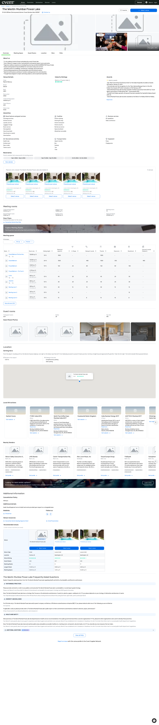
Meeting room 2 (13, 292)
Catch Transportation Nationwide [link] (62, 457)
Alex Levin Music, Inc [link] (84, 457)
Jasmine (11, 281)
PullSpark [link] (128, 457)
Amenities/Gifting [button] (33, 469)
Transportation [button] (56, 469)
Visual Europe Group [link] (108, 457)
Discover (47, 2)
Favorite (124, 10)
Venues (23, 2)
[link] (14, 450)
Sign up (151, 2)
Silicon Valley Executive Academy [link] (14, 457)
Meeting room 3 (13, 297)
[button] (47, 32)
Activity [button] (7, 469)
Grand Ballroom (13, 260)
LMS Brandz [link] (33, 457)
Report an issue (62, 641)
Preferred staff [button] (128, 471)
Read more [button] (33, 427)
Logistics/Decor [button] (9, 471)
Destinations (39, 2)
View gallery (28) (152, 48)
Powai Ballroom (13, 266)
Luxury (54, 2)
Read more (109, 99)
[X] (47, 514)
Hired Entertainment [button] (15, 469)
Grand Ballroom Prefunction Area (17, 254)
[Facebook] (50, 514)
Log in (155, 2)
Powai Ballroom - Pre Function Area (17, 271)
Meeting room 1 (13, 287)
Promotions (30, 2)
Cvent (2, 6)
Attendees (6, 239)
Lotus (10, 275)
